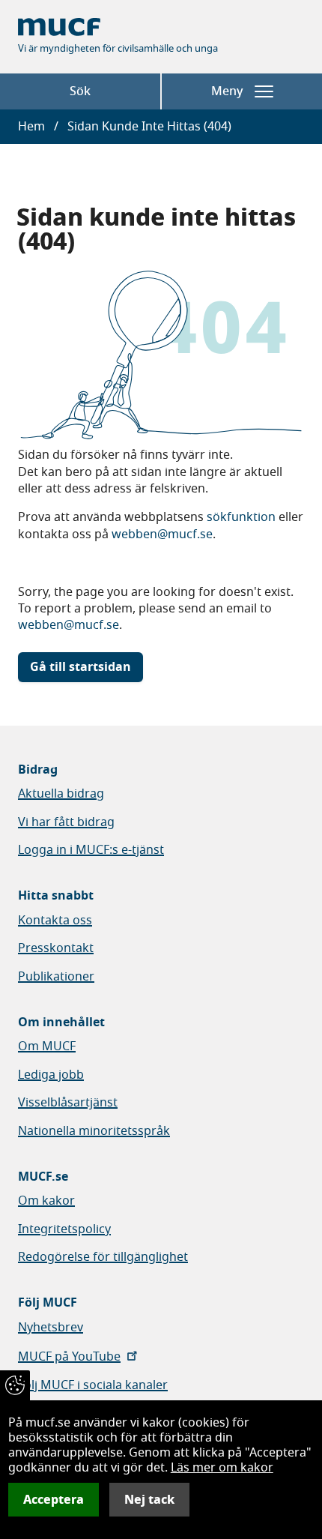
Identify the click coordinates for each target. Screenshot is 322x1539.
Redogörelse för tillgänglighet (103, 1257)
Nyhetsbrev (50, 1328)
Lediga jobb (51, 1075)
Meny (227, 91)
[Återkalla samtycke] (15, 1385)
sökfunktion (241, 517)
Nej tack (149, 1499)
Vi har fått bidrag (66, 822)
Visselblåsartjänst (68, 1103)
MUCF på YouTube (69, 1357)
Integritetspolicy (64, 1229)
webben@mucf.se (162, 534)
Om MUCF (47, 1046)
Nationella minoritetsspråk (94, 1131)
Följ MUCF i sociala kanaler (93, 1385)
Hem (31, 126)
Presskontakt (56, 948)
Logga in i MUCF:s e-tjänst (91, 850)
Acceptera (53, 1499)
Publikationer (56, 977)
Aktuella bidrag (61, 794)
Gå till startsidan (80, 667)
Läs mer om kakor (222, 1468)
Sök (80, 91)
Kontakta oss (55, 921)
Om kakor (46, 1201)
